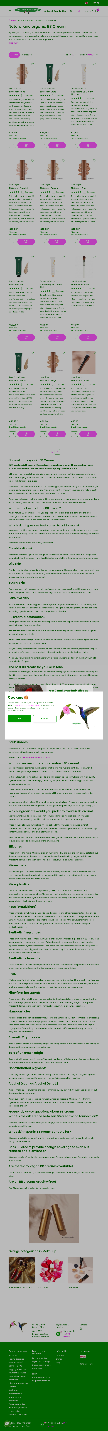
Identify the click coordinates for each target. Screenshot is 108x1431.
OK (19, 719)
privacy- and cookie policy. (28, 705)
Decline (44, 719)
